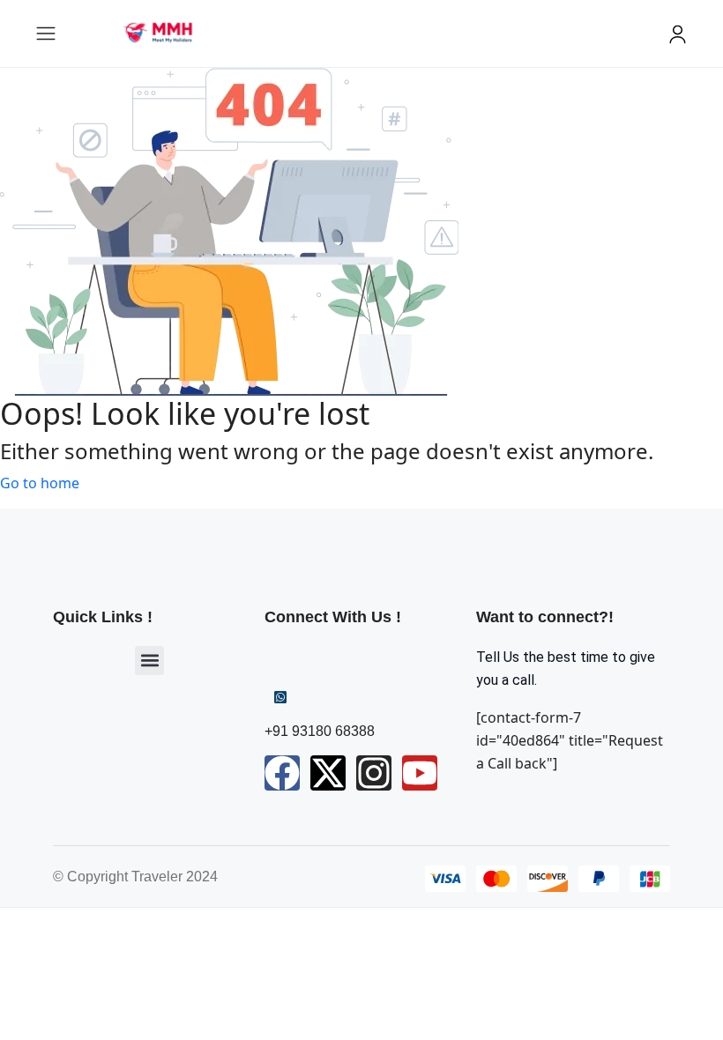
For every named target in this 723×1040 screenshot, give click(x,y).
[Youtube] (419, 773)
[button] (149, 660)
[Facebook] (282, 773)
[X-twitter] (328, 773)
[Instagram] (373, 773)
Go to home (39, 483)
